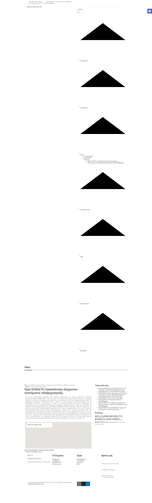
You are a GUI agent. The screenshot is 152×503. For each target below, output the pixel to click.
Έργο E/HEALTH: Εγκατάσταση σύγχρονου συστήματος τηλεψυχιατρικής (112, 408)
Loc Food (119, 422)
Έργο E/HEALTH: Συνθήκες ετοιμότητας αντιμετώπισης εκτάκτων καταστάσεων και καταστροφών (112, 404)
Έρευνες (86, 159)
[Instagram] (83, 484)
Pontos (102, 424)
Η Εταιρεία (84, 61)
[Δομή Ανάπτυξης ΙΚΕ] (34, 7)
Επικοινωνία (84, 304)
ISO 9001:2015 (85, 210)
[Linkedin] (88, 484)
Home (26, 370)
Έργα (82, 155)
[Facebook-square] (79, 484)
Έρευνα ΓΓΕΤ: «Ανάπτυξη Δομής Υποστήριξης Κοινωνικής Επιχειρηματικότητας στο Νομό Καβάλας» (105, 162)
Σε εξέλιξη (87, 158)
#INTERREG (50, 450)
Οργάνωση (84, 108)
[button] (149, 11)
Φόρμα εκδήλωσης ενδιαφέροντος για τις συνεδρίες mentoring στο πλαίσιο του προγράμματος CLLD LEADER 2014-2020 (112, 389)
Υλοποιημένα (88, 156)
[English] (102, 349)
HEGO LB (104, 422)
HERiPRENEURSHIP (112, 422)
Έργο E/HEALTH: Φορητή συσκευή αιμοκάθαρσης (109, 400)
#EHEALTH (36, 450)
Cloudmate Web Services (36, 484)
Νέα (81, 257)
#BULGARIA (28, 450)
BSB (121, 419)
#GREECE (43, 450)
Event (97, 421)
